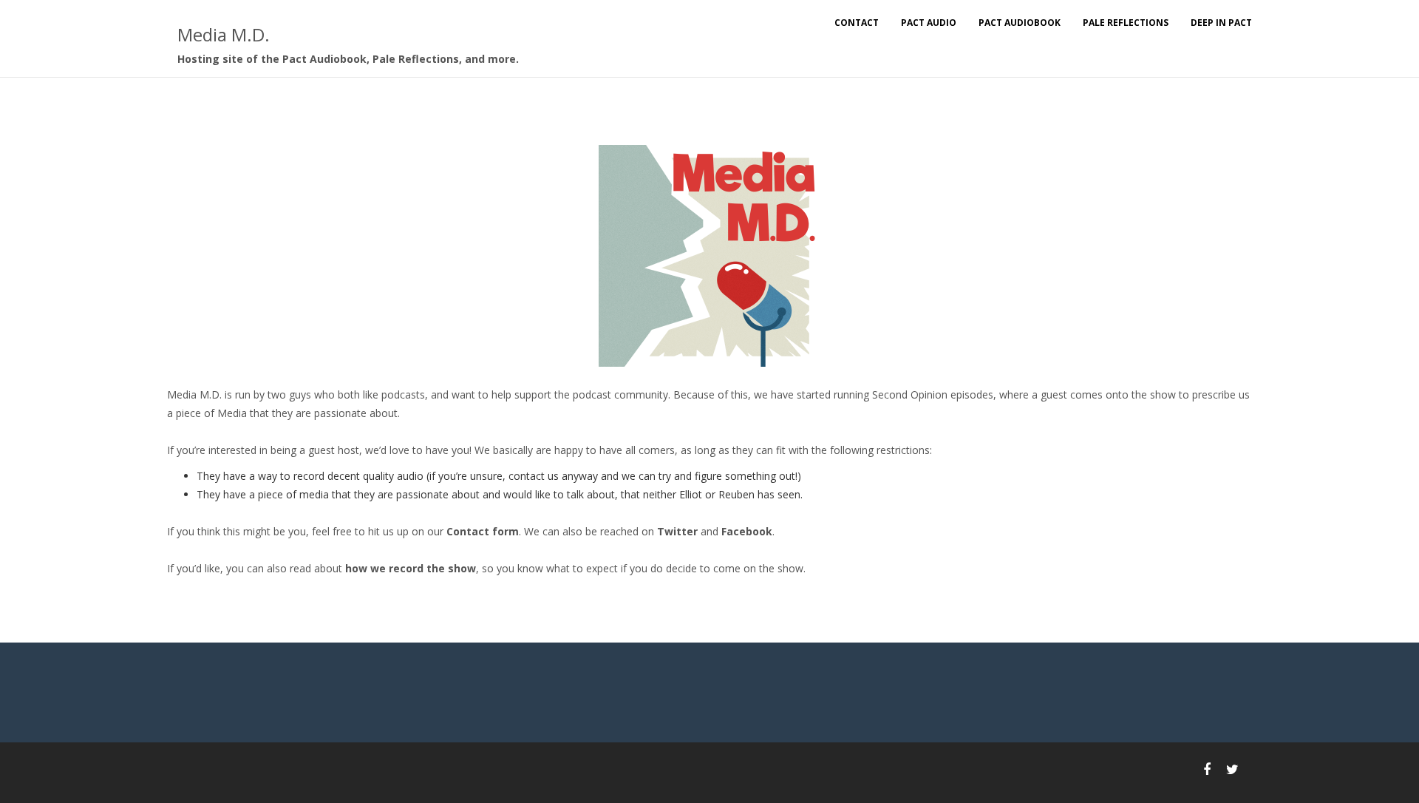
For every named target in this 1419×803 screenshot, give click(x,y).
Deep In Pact (1221, 22)
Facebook (746, 531)
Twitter (677, 531)
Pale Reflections (1125, 22)
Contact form (482, 531)
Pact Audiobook (1020, 22)
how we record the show (410, 568)
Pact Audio (928, 22)
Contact (856, 22)
